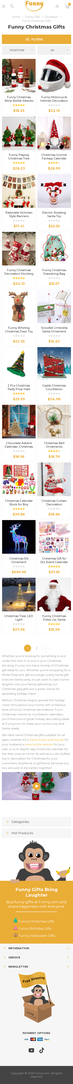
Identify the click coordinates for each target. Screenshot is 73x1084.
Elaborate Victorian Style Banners (18, 214)
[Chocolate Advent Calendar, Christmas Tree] (19, 421)
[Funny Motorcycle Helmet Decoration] (54, 75)
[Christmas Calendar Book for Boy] (19, 479)
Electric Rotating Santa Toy (54, 214)
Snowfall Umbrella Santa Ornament (54, 329)
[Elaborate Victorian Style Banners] (19, 191)
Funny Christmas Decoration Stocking (18, 271)
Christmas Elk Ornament (18, 560)
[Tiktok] (41, 1052)
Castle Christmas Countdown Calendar (54, 389)
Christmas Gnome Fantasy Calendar (54, 156)
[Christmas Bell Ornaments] (54, 421)
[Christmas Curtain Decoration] (54, 479)
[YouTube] (31, 1052)
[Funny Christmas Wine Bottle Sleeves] (19, 75)
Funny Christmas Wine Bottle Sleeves (18, 98)
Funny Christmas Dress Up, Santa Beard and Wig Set (54, 619)
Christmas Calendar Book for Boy (19, 502)
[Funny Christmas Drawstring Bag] (54, 248)
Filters (37, 39)
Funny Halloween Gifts (36, 936)
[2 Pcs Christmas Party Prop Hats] (19, 364)
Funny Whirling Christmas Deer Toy (19, 329)
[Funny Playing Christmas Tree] (19, 133)
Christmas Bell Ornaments (54, 444)
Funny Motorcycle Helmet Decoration (54, 98)
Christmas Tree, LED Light (18, 617)
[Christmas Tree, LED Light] (19, 594)
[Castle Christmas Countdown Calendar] (54, 364)
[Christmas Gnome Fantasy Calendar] (54, 133)
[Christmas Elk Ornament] (19, 537)
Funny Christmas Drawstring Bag (54, 271)
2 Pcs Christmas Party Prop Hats (19, 387)
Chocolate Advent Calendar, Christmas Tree (19, 446)
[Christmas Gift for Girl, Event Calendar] (54, 537)
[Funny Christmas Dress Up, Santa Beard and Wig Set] (54, 594)
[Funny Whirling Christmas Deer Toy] (19, 306)
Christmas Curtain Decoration (54, 502)
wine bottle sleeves (39, 744)
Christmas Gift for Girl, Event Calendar (54, 560)
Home (16, 17)
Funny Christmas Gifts (36, 921)
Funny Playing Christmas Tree (19, 156)
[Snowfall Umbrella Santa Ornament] (54, 306)
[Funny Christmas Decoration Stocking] (19, 248)
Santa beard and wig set (47, 739)
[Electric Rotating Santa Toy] (54, 191)
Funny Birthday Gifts (35, 928)
